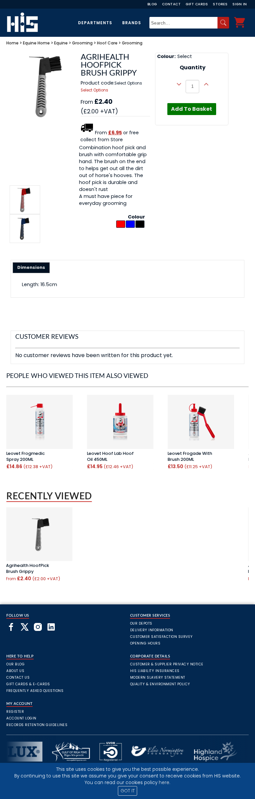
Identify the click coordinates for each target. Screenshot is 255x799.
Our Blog (15, 664)
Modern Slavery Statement (157, 677)
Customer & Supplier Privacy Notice (167, 664)
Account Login (21, 718)
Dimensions (31, 267)
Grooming (82, 43)
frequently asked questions (34, 690)
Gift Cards (197, 4)
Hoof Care (107, 43)
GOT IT (128, 791)
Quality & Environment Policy (160, 684)
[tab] (31, 267)
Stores (220, 4)
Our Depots (141, 623)
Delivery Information (151, 630)
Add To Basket (191, 109)
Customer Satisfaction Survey (161, 636)
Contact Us (18, 677)
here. (164, 782)
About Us (15, 670)
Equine (30, 43)
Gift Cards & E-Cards (28, 684)
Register (15, 711)
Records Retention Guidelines (36, 724)
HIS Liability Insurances (155, 670)
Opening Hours (145, 643)
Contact (171, 4)
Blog (152, 4)
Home (12, 43)
